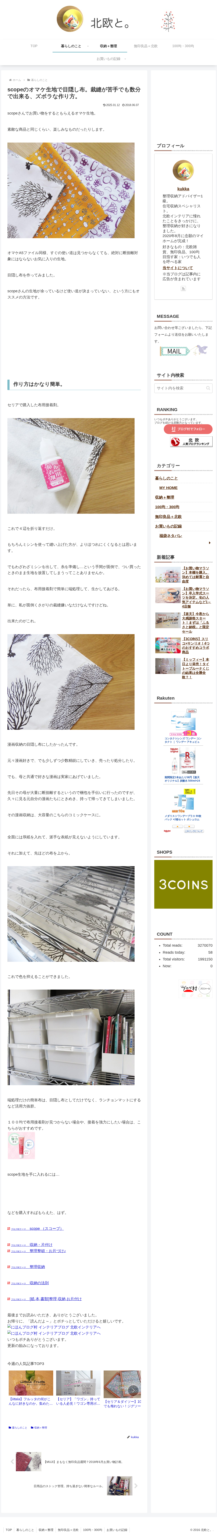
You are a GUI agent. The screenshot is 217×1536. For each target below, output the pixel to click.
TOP (9, 1530)
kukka (183, 189)
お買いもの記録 (168, 526)
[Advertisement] (74, 340)
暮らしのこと (19, 1427)
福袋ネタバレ (170, 536)
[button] (133, 1390)
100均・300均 (167, 507)
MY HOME (168, 488)
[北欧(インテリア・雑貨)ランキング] (191, 446)
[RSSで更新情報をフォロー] (183, 288)
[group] (31, 1389)
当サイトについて (178, 268)
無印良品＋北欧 (168, 517)
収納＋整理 (40, 1427)
